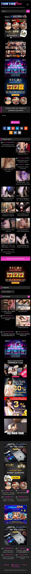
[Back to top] (26, 569)
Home (7, 564)
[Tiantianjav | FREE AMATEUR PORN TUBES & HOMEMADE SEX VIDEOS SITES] (13, 3)
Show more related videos (15, 258)
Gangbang (15, 122)
